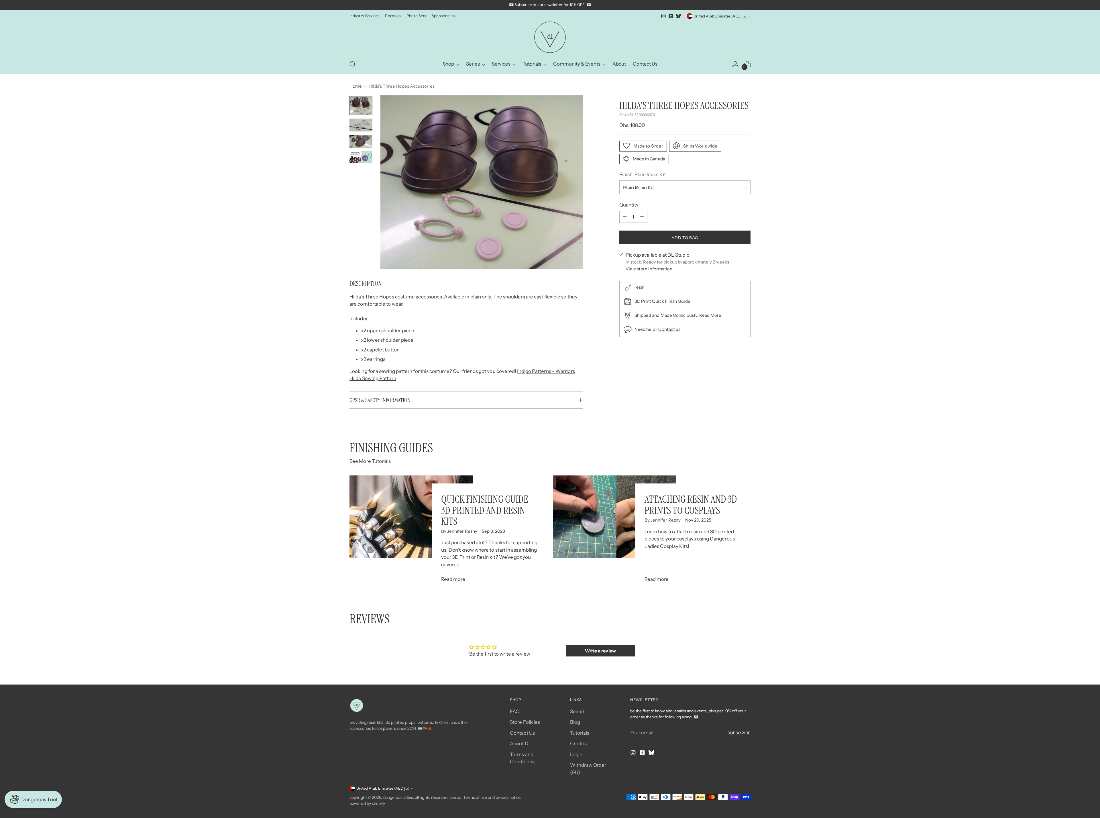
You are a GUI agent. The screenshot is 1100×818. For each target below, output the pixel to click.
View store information (649, 268)
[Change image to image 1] (360, 105)
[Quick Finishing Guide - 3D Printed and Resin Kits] (411, 532)
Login (576, 754)
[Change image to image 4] (360, 157)
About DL (520, 743)
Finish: (642, 174)
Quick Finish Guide (671, 301)
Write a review (600, 651)
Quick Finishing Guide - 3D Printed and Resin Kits (487, 510)
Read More (710, 315)
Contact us (669, 329)
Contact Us (522, 733)
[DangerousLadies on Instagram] (663, 16)
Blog (575, 722)
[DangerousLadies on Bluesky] (678, 16)
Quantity (629, 204)
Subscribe (739, 733)
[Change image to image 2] (360, 125)
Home (355, 86)
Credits (578, 743)
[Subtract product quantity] (625, 216)
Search (578, 711)
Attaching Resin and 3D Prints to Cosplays (691, 505)
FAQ (514, 711)
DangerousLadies (398, 797)
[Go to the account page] (735, 64)
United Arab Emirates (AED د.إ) (720, 16)
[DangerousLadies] (550, 37)
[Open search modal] (352, 64)
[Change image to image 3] (360, 141)
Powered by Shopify (367, 803)
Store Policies (525, 722)
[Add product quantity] (642, 216)
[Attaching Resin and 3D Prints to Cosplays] (614, 532)
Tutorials (579, 733)
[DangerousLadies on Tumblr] (670, 16)
